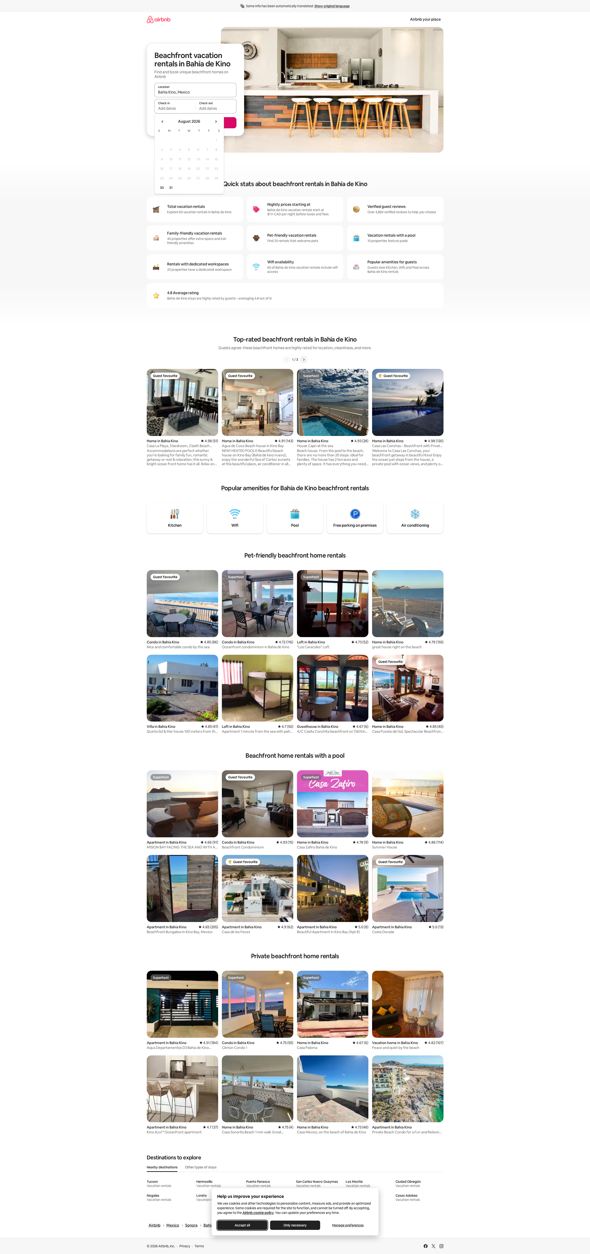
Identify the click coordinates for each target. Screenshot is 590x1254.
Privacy (184, 1246)
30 (162, 188)
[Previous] (286, 359)
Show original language (332, 6)
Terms (199, 1246)
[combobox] (195, 92)
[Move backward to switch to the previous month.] (162, 121)
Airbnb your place (425, 19)
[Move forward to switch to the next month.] (215, 121)
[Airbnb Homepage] (158, 19)
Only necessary (295, 1225)
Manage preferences (348, 1225)
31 (170, 188)
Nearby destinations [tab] (162, 1167)
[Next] (303, 359)
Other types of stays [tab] (201, 1167)
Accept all (242, 1225)
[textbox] (175, 108)
